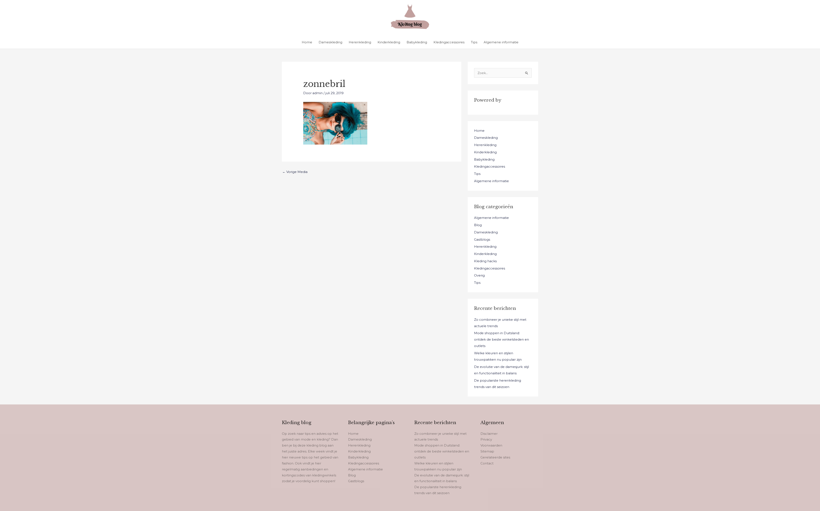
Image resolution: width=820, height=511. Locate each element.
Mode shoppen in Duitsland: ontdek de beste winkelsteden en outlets (501, 339)
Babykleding (417, 42)
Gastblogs (482, 239)
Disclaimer (489, 434)
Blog (478, 225)
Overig (479, 275)
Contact (486, 463)
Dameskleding (330, 42)
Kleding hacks (485, 261)
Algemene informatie (501, 42)
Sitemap (487, 451)
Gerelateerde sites (495, 457)
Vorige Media (295, 172)
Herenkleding (360, 42)
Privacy (486, 439)
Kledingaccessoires (448, 42)
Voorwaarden (491, 445)
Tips (474, 42)
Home (307, 42)
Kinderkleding (389, 42)
